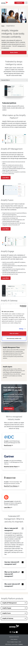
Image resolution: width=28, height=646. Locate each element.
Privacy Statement (14, 639)
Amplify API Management (9, 603)
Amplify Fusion (6, 613)
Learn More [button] (5, 177)
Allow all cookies (14, 333)
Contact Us (19, 2)
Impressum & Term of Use (14, 636)
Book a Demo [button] (14, 52)
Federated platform (5, 80)
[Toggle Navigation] (26, 3)
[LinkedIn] (14, 632)
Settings (21, 328)
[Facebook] (12, 632)
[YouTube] (17, 632)
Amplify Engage (6, 608)
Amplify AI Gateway (7, 618)
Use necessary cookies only (14, 338)
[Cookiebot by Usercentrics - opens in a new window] (20, 306)
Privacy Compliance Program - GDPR (14, 641)
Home (2, 25)
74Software (21, 644)
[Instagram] (10, 632)
